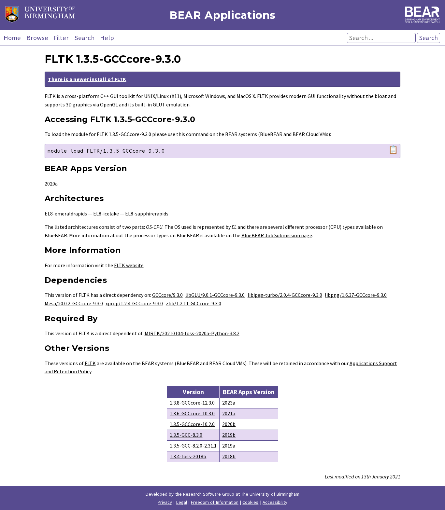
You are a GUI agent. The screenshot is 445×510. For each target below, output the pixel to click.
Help (107, 38)
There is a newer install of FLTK (87, 79)
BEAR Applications (222, 15)
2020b (229, 424)
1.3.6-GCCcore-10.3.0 (192, 413)
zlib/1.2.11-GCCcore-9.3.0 (193, 303)
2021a (228, 413)
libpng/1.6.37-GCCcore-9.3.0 (356, 295)
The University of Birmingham (270, 494)
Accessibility (275, 502)
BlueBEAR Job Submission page (276, 235)
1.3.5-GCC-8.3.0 (186, 435)
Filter (61, 38)
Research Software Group (209, 494)
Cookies (250, 502)
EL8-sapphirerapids (146, 213)
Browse (37, 38)
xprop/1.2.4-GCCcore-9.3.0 (134, 303)
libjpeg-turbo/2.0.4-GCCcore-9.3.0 (285, 295)
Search (84, 38)
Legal (181, 502)
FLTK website (129, 265)
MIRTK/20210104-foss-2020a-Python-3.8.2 (192, 333)
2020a (51, 183)
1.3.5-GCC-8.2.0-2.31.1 (193, 445)
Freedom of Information (214, 502)
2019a (228, 445)
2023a (228, 402)
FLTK (90, 363)
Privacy (165, 502)
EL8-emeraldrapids (66, 213)
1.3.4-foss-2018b (188, 456)
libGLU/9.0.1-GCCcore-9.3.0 (215, 295)
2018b (229, 456)
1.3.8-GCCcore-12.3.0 (192, 402)
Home (12, 38)
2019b (229, 435)
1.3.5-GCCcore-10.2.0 (192, 424)
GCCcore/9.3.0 (167, 295)
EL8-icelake (106, 213)
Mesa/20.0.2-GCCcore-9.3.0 (74, 303)
